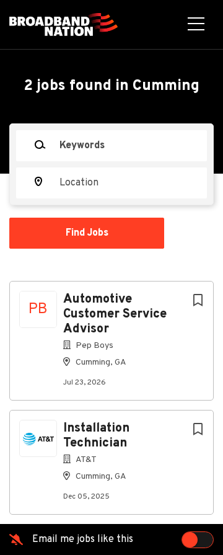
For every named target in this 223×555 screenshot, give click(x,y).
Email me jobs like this (82, 539)
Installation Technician (96, 436)
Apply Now (111, 212)
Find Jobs (87, 233)
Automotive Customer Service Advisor (115, 314)
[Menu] (196, 24)
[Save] (197, 301)
